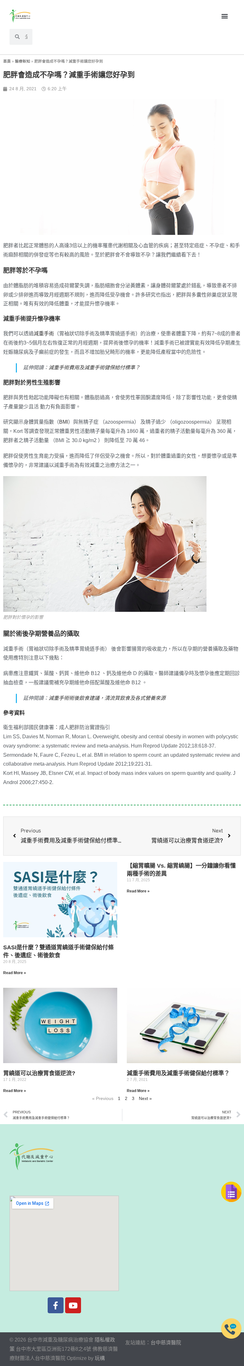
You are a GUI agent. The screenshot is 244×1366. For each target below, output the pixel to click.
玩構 (100, 1358)
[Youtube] (73, 1305)
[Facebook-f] (56, 1305)
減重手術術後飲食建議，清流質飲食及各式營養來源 (107, 698)
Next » (145, 1098)
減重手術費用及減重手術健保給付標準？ (94, 367)
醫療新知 (22, 61)
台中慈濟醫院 (166, 1342)
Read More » (14, 973)
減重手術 (44, 333)
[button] (224, 16)
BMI (63, 422)
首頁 (7, 61)
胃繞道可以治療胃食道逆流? (39, 1073)
